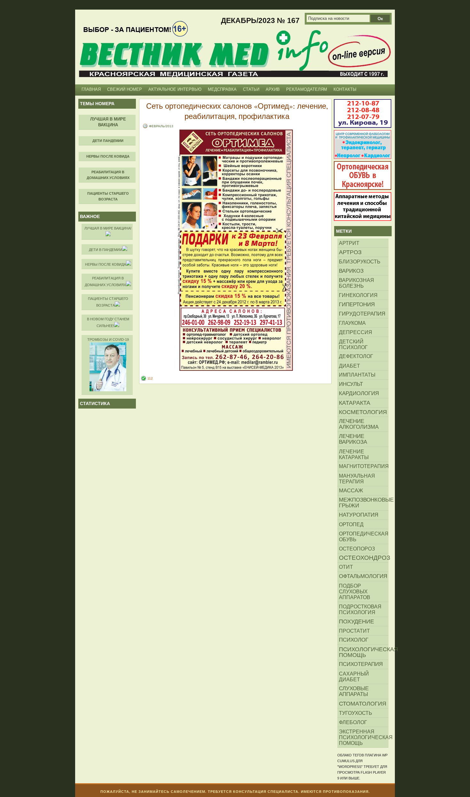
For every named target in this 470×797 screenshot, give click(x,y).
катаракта (354, 403)
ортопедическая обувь (363, 536)
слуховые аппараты (354, 691)
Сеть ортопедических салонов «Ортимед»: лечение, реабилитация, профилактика (237, 111)
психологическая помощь (363, 652)
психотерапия (361, 664)
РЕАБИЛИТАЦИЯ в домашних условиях (105, 281)
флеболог (353, 722)
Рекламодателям (306, 89)
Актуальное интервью (174, 89)
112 (150, 378)
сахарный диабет (354, 676)
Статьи (251, 89)
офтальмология (363, 576)
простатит (354, 631)
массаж (351, 491)
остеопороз (357, 548)
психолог (353, 640)
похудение (356, 621)
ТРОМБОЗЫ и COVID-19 (108, 339)
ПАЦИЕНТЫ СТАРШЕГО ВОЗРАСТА (108, 302)
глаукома (352, 323)
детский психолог (353, 344)
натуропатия (358, 515)
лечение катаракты (354, 454)
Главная (91, 89)
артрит (349, 243)
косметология (363, 412)
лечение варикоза (353, 439)
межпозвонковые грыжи (363, 503)
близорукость (359, 261)
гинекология (358, 295)
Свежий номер (124, 89)
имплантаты (357, 375)
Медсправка (222, 89)
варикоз (351, 271)
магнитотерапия (363, 466)
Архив (273, 89)
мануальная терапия (357, 478)
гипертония (357, 304)
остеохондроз (363, 557)
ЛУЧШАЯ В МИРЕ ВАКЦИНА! (107, 228)
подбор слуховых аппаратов (354, 591)
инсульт (351, 384)
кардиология (359, 393)
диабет (349, 366)
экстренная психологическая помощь (363, 737)
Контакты (344, 89)
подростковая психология (360, 609)
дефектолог (356, 356)
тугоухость (355, 713)
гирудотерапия (362, 313)
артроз (350, 252)
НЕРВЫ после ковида (105, 264)
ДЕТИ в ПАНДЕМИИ (105, 250)
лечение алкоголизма (359, 424)
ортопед (351, 524)
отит (346, 567)
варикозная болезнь (356, 283)
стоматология (362, 703)
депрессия (355, 332)
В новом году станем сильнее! (108, 322)
